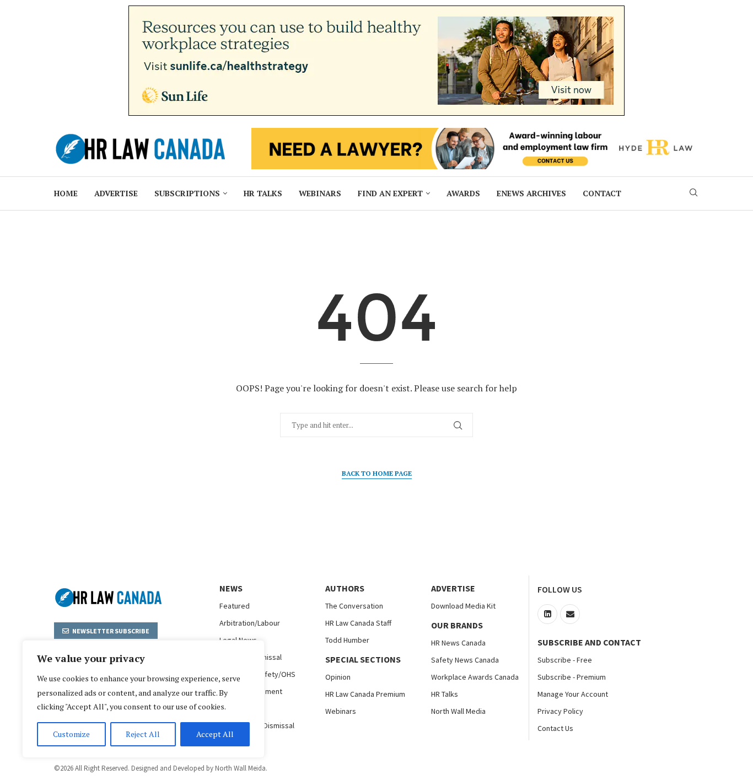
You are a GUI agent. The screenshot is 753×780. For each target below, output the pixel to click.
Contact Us (555, 728)
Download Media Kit (463, 606)
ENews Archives (531, 193)
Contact (602, 193)
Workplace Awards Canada (475, 677)
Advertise (116, 193)
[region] (143, 699)
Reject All (143, 734)
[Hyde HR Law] (475, 134)
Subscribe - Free (564, 660)
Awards (463, 193)
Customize (71, 734)
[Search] (693, 194)
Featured (234, 606)
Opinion (338, 677)
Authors (344, 588)
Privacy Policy (560, 711)
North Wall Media (458, 711)
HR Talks (263, 193)
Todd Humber (347, 640)
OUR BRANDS (457, 625)
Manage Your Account (572, 694)
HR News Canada (458, 643)
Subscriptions (187, 193)
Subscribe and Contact (589, 642)
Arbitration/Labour (249, 623)
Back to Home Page (377, 473)
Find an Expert (390, 193)
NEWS (231, 588)
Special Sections (363, 659)
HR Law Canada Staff (358, 623)
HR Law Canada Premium (365, 694)
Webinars (320, 193)
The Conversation (354, 606)
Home (66, 193)
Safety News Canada (465, 660)
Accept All (215, 734)
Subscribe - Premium (571, 677)
